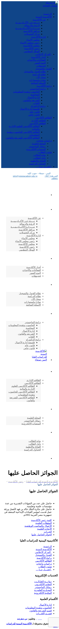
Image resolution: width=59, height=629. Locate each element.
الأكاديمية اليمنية (44, 16)
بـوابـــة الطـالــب (43, 581)
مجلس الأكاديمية (31, 45)
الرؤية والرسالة (32, 25)
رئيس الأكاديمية (32, 48)
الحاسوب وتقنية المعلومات (26, 91)
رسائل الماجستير (37, 146)
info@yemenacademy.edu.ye (25, 176)
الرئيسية (47, 14)
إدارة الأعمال (33, 97)
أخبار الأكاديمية (38, 57)
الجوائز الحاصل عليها (41, 534)
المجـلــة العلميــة (43, 590)
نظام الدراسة (39, 74)
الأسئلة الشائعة (38, 83)
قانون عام (35, 112)
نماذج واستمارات (37, 80)
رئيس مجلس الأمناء (30, 42)
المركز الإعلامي (43, 54)
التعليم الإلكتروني (43, 584)
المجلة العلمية (39, 143)
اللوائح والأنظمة (38, 161)
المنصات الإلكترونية (36, 149)
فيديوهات (41, 65)
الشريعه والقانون (31, 100)
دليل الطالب (39, 158)
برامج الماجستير (38, 88)
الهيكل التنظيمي (32, 51)
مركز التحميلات (32, 34)
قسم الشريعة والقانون (40, 610)
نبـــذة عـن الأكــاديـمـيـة (27, 22)
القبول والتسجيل (43, 68)
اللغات (36, 103)
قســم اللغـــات (44, 613)
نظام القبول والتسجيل (35, 71)
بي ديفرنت (22, 618)
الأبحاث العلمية (44, 529)
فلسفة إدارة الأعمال (30, 109)
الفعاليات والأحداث (36, 60)
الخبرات (48, 531)
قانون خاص (34, 114)
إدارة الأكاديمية (38, 37)
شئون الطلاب (45, 152)
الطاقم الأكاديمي (43, 117)
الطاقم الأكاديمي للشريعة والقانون (23, 137)
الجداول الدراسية (37, 163)
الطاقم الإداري (38, 120)
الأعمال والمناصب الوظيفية (38, 526)
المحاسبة (35, 94)
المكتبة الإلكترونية (43, 593)
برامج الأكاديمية (44, 86)
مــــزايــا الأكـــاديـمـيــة (27, 28)
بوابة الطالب (39, 155)
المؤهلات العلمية (43, 523)
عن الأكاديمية (39, 19)
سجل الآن (41, 77)
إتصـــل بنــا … (44, 166)
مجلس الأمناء (33, 40)
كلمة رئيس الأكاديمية (41, 520)
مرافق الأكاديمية (31, 31)
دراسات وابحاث (44, 140)
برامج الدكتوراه (38, 106)
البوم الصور (40, 63)
